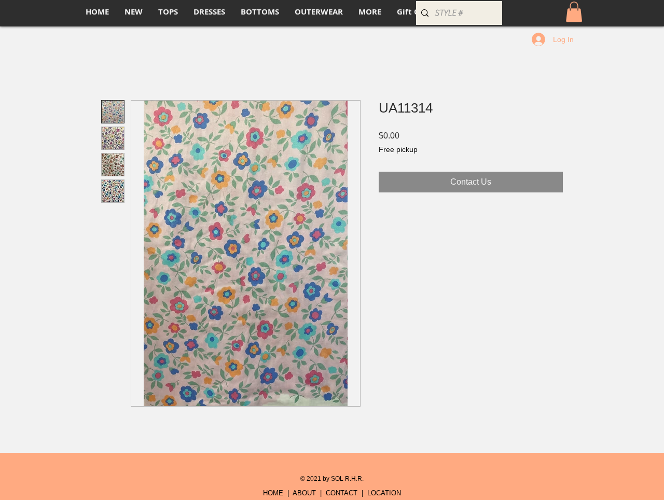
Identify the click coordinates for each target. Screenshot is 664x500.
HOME (273, 493)
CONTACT (341, 493)
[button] (574, 12)
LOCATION (384, 493)
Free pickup (398, 149)
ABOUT (304, 493)
